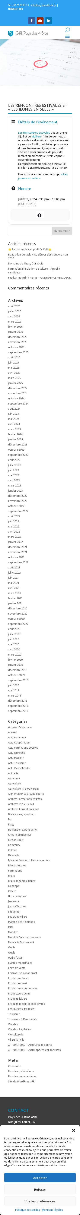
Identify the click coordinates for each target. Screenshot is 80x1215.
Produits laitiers (18, 998)
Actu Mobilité (16, 758)
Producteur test (17, 983)
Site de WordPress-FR (21, 1081)
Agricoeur (14, 778)
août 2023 (14, 460)
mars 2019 (14, 695)
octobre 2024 (16, 398)
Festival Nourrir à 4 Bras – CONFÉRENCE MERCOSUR (39, 277)
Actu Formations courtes (23, 747)
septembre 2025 (18, 352)
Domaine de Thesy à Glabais (25, 263)
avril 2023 (14, 480)
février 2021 (15, 598)
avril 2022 (14, 531)
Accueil (12, 732)
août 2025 (14, 357)
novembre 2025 (17, 342)
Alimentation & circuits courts (26, 794)
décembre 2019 (17, 670)
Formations (15, 870)
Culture (12, 850)
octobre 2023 (16, 449)
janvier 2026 (15, 332)
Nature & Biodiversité (21, 942)
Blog (11, 824)
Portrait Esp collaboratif (22, 973)
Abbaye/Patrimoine (20, 727)
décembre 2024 (17, 388)
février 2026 (15, 327)
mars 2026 (14, 321)
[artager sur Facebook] (39, 214)
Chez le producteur (19, 835)
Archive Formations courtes (25, 799)
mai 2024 (13, 419)
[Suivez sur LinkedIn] (48, 20)
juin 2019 (13, 685)
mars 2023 (14, 485)
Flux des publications (21, 1071)
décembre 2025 (17, 337)
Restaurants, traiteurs (21, 1009)
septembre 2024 (18, 403)
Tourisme (14, 1014)
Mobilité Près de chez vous (24, 937)
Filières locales (17, 865)
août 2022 (14, 516)
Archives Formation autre (23, 809)
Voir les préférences (40, 1201)
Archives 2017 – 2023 (21, 804)
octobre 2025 (16, 347)
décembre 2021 (17, 547)
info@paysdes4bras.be (43, 5)
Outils (11, 952)
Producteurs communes (23, 988)
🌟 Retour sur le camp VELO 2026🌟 (30, 249)
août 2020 (14, 629)
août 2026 (14, 306)
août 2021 (14, 567)
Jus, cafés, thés (17, 906)
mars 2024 (14, 429)
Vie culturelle (15, 1034)
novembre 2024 (17, 393)
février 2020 (15, 660)
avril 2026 (14, 316)
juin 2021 (13, 578)
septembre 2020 (18, 624)
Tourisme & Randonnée (22, 1019)
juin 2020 (13, 639)
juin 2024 (13, 414)
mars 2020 (14, 654)
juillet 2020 (14, 634)
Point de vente (16, 968)
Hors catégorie (17, 896)
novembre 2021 (17, 552)
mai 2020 (13, 644)
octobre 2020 (16, 619)
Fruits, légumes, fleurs (21, 881)
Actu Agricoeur (17, 737)
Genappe (13, 886)
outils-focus (15, 957)
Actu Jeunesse (16, 753)
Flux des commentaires (22, 1076)
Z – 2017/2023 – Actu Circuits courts (30, 1045)
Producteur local (18, 978)
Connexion (14, 1066)
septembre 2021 (18, 562)
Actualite (13, 773)
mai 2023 (13, 475)
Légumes (13, 911)
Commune (14, 845)
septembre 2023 (18, 455)
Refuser (40, 1189)
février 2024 (15, 434)
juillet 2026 (14, 311)
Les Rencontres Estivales (34, 132)
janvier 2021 (15, 603)
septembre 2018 (18, 706)
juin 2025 (13, 362)
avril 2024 (14, 424)
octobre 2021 (16, 557)
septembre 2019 (18, 680)
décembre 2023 (17, 444)
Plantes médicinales (20, 963)
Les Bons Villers (18, 917)
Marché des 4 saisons (21, 922)
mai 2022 (13, 526)
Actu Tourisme (17, 763)
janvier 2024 (15, 439)
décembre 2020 (17, 608)
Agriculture (15, 783)
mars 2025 (14, 378)
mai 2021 (13, 583)
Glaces (12, 891)
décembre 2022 (17, 496)
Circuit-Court (15, 840)
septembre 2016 (18, 711)
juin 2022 (13, 521)
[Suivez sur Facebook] (31, 20)
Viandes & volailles (19, 1029)
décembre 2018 (17, 700)
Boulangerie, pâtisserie (22, 829)
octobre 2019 (16, 675)
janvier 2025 (15, 383)
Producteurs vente (19, 993)
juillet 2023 (14, 465)
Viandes (13, 1024)
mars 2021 (14, 593)
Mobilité (13, 932)
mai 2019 (13, 690)
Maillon (36, 136)
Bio (10, 819)
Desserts (13, 855)
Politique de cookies (27, 1210)
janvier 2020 (15, 665)
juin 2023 (13, 470)
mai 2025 (13, 367)
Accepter (40, 1178)
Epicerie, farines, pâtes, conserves (29, 860)
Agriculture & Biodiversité (23, 788)
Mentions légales (52, 1210)
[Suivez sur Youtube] (40, 20)
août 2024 (14, 408)
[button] (73, 1130)
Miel (10, 927)
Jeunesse (13, 901)
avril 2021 (14, 588)
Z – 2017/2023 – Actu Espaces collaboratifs (34, 1050)
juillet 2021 (14, 572)
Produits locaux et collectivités (26, 1004)
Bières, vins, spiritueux (22, 814)
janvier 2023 (15, 490)
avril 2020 (14, 649)
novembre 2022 (17, 501)
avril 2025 (14, 373)
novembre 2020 (17, 613)
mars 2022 (14, 537)
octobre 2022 (16, 506)
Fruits (11, 876)
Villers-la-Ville (16, 1039)
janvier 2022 (15, 542)
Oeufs (12, 947)
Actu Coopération (19, 742)
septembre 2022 (18, 511)
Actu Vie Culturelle (19, 768)
